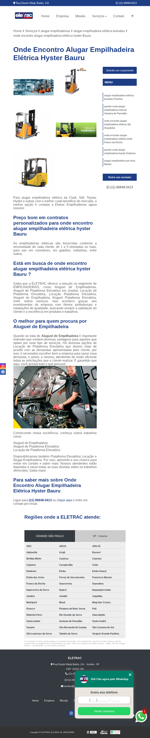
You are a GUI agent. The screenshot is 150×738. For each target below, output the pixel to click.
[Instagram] (71, 713)
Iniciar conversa (104, 711)
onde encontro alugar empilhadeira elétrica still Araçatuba (117, 124)
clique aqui (64, 500)
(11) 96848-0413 (127, 3)
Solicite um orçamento (120, 70)
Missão (80, 16)
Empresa (62, 16)
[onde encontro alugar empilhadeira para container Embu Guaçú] (33, 87)
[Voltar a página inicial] (24, 16)
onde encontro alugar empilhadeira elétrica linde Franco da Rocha (118, 139)
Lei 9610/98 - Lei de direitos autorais (48, 645)
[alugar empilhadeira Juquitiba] (76, 130)
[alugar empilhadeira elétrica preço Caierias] (76, 87)
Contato (118, 16)
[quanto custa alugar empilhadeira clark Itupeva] (33, 172)
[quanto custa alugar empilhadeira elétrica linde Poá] (33, 130)
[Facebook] (3, 372)
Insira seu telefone (104, 692)
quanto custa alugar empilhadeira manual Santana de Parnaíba (115, 110)
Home (45, 16)
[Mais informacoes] (132, 16)
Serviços (98, 16)
